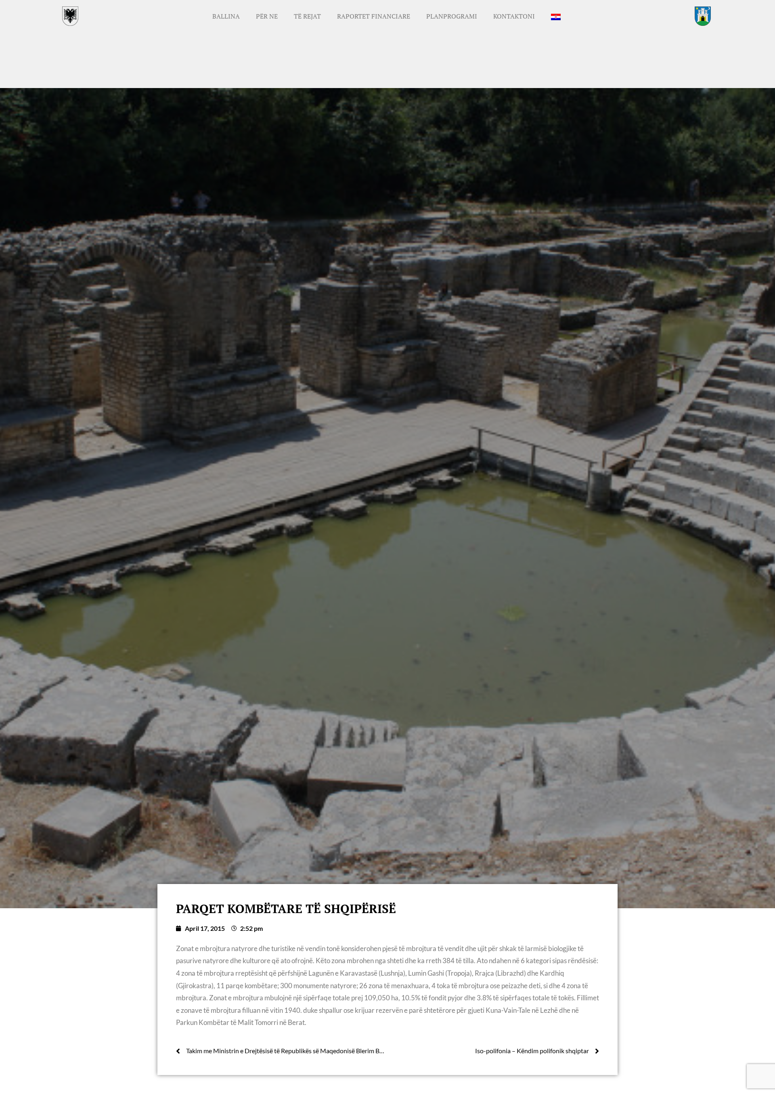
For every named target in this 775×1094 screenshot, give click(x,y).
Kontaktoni (514, 16)
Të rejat (307, 16)
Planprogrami (451, 16)
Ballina (226, 16)
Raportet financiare (373, 16)
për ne (267, 16)
